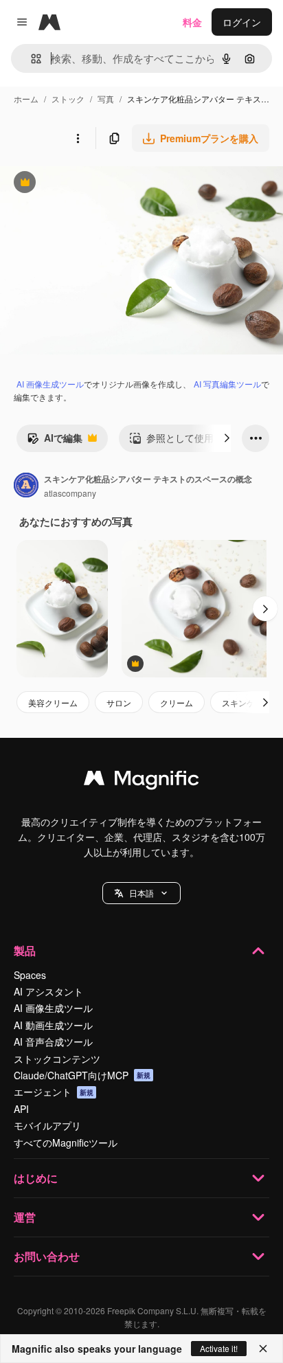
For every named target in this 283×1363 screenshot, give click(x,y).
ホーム (26, 98)
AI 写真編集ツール (227, 384)
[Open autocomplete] (30, 59)
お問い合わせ (47, 1256)
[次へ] (226, 438)
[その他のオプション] (77, 138)
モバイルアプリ (47, 1125)
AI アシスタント (48, 991)
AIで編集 (54, 441)
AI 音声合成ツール (53, 1041)
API (21, 1109)
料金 (192, 22)
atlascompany (70, 493)
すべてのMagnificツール (65, 1142)
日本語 (141, 893)
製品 (25, 950)
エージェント (53, 1092)
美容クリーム (53, 702)
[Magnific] (141, 781)
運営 (25, 1217)
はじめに (36, 1178)
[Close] (263, 1348)
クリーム (176, 702)
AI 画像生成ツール (50, 384)
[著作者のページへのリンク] (26, 486)
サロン (118, 702)
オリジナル (94, 184)
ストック (68, 98)
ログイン (242, 22)
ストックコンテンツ (57, 1059)
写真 (106, 98)
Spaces (30, 975)
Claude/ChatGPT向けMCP (82, 1075)
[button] (141, 893)
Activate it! (219, 1348)
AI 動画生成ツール (53, 1025)
